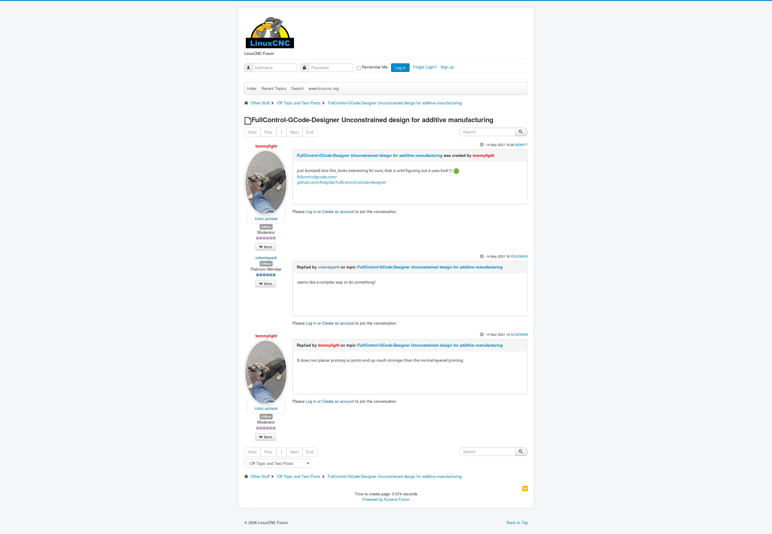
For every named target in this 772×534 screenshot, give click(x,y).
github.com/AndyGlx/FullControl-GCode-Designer (341, 182)
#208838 (521, 334)
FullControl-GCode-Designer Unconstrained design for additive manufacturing (369, 155)
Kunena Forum (397, 499)
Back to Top (517, 522)
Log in (400, 67)
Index (252, 88)
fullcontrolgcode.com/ (317, 177)
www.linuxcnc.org (323, 88)
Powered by (372, 499)
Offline (266, 226)
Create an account (338, 211)
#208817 (521, 144)
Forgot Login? (425, 67)
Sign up (448, 67)
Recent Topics (273, 88)
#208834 (521, 256)
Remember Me (375, 67)
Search (297, 88)
